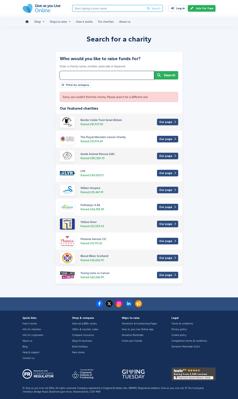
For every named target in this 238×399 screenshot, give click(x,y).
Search (169, 75)
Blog (25, 346)
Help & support (30, 352)
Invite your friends (132, 340)
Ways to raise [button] (58, 21)
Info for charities (31, 329)
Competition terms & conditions (189, 340)
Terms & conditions (182, 323)
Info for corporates (32, 334)
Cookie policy (178, 334)
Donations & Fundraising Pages (139, 323)
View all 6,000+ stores (84, 323)
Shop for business (82, 340)
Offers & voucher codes (85, 329)
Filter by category (77, 84)
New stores (78, 352)
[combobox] (108, 8)
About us (124, 21)
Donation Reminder (133, 334)
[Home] (27, 21)
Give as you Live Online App (137, 329)
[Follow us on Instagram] (119, 305)
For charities (106, 21)
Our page (165, 122)
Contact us (28, 357)
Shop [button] (37, 21)
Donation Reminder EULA (185, 346)
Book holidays (80, 346)
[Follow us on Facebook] (99, 305)
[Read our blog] (138, 305)
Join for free (204, 8)
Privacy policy (179, 329)
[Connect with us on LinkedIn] (128, 305)
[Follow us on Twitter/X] (109, 305)
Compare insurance (83, 334)
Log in (180, 8)
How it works (84, 21)
